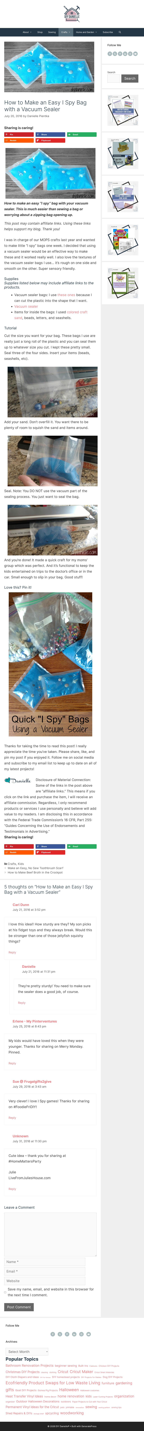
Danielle (28, 967)
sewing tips (116, 1407)
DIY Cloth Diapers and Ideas (22, 1377)
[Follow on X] (115, 54)
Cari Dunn (21, 905)
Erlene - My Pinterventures (35, 1021)
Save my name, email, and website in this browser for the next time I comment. (51, 1292)
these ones (66, 295)
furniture (108, 1383)
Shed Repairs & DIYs (19, 1413)
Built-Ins (83, 1365)
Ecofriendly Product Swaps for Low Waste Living (53, 1382)
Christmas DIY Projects (23, 1372)
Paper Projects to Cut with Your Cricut (89, 1401)
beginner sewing (66, 1365)
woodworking (72, 1413)
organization (124, 1396)
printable (70, 1407)
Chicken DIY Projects (109, 1366)
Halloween (69, 1389)
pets (62, 1407)
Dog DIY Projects (112, 1377)
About (26, 32)
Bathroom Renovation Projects (29, 1365)
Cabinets (93, 1366)
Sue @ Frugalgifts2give (32, 1081)
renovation (80, 1407)
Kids (21, 864)
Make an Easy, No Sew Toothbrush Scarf (35, 868)
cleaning (44, 1372)
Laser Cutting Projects (103, 1397)
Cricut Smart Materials (104, 1372)
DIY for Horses (45, 1377)
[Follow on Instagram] (130, 54)
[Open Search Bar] (120, 32)
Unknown (20, 1136)
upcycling (52, 1413)
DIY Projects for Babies (91, 1377)
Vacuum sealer (26, 306)
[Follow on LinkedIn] (125, 54)
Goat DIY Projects (25, 1390)
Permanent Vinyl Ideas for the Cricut (32, 1407)
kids (89, 1396)
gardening (124, 1383)
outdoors (66, 1401)
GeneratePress (88, 1426)
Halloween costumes (89, 1390)
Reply (12, 952)
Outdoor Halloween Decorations (37, 1401)
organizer (10, 1401)
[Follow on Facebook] (110, 54)
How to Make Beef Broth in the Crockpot (35, 872)
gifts (10, 1389)
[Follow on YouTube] (135, 54)
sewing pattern (104, 1407)
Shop (40, 32)
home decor (50, 1396)
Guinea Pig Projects (48, 1390)
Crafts (64, 32)
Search (111, 72)
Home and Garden (85, 32)
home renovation (71, 1396)
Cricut (63, 1371)
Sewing (52, 32)
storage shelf (39, 1414)
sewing (91, 1407)
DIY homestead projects (66, 1377)
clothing (52, 1372)
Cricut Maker (81, 1371)
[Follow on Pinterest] (120, 54)
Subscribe (108, 32)
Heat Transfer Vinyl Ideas (24, 1396)
